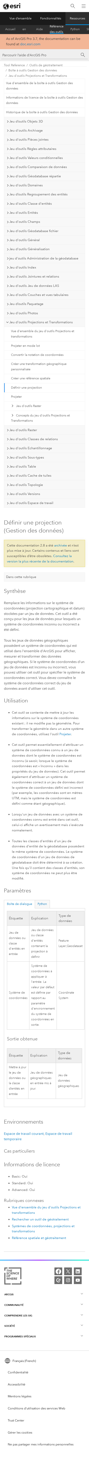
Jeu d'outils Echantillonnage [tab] (30, 448)
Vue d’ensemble (21, 18)
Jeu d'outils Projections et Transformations (37, 76)
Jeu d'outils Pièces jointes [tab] (29, 139)
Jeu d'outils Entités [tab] (23, 213)
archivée (60, 545)
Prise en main (25, 29)
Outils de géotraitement (45, 65)
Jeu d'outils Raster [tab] (23, 430)
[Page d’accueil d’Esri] (12, 6)
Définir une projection (26, 387)
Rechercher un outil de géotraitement (40, 1219)
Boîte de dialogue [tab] (19, 904)
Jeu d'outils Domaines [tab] (26, 185)
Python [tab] (42, 904)
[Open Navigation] (83, 6)
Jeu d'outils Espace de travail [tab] (31, 503)
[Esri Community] (58, 1280)
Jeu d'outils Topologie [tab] (26, 485)
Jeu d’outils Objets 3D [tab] (26, 121)
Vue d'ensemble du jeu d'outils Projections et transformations (42, 333)
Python (75, 29)
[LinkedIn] (78, 1271)
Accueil (10, 29)
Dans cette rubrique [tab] (21, 577)
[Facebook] (58, 1271)
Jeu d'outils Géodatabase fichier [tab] (33, 231)
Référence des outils (57, 29)
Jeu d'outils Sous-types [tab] (26, 457)
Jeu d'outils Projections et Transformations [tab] (41, 322)
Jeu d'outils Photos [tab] (23, 313)
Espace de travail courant (24, 1134)
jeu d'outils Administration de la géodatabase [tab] (43, 258)
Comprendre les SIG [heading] (18, 1315)
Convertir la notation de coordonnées (37, 355)
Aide (39, 29)
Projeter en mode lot (25, 346)
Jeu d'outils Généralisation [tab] (29, 249)
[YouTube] (78, 1280)
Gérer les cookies (20, 1432)
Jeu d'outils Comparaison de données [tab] (38, 167)
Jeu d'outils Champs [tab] (24, 222)
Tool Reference (14, 65)
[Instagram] (68, 1280)
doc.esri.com (30, 44)
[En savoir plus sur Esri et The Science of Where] (12, 1276)
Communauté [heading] (14, 1305)
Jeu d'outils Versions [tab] (24, 494)
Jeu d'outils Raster (28, 406)
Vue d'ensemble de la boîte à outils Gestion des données (39, 85)
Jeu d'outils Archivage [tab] (26, 130)
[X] (68, 1271)
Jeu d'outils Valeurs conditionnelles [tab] (36, 158)
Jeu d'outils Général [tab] (24, 240)
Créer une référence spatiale (30, 378)
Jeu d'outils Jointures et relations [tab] (34, 276)
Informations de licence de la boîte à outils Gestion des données (44, 100)
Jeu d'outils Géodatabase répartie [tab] (35, 176)
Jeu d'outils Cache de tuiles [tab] (30, 475)
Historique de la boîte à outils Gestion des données (42, 112)
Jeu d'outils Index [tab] (22, 267)
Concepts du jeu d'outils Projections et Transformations (40, 418)
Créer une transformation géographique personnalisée (39, 366)
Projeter (16, 397)
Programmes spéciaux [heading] (20, 1336)
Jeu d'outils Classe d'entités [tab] (30, 204)
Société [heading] (9, 1325)
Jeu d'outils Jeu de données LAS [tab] (34, 286)
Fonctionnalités (50, 18)
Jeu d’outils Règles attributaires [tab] (32, 149)
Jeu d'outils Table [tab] (22, 466)
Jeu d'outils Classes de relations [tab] (33, 439)
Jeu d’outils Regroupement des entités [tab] (38, 194)
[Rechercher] (72, 6)
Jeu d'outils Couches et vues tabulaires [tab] (38, 295)
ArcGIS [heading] (9, 1294)
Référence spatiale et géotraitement (39, 1238)
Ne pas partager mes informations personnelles (40, 1444)
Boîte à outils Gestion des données (32, 70)
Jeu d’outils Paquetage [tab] (26, 304)
